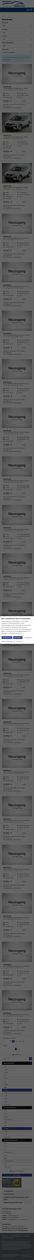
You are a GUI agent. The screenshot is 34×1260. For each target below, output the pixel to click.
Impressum (19, 641)
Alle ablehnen (17, 637)
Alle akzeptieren (7, 637)
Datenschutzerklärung (8, 641)
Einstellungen (28, 637)
